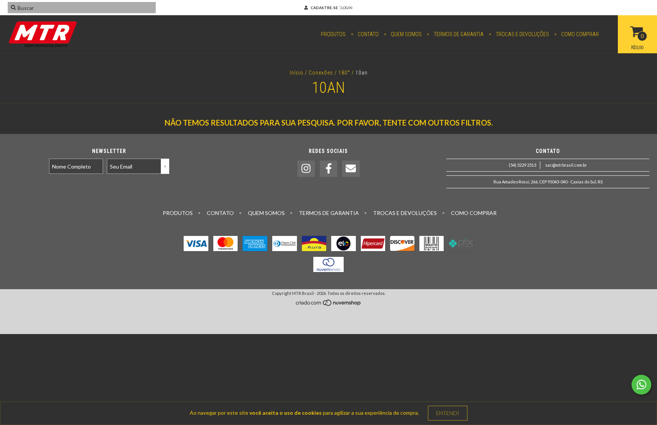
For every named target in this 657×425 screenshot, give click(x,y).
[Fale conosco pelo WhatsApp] (641, 385)
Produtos (333, 34)
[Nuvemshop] (328, 304)
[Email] (351, 169)
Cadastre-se (324, 7)
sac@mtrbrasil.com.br (566, 164)
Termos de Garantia (458, 34)
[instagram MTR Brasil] (306, 169)
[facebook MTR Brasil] (328, 169)
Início (296, 73)
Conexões (321, 73)
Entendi (447, 413)
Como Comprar (579, 34)
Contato (368, 34)
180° (344, 73)
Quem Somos (406, 34)
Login (346, 7)
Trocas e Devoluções (522, 34)
